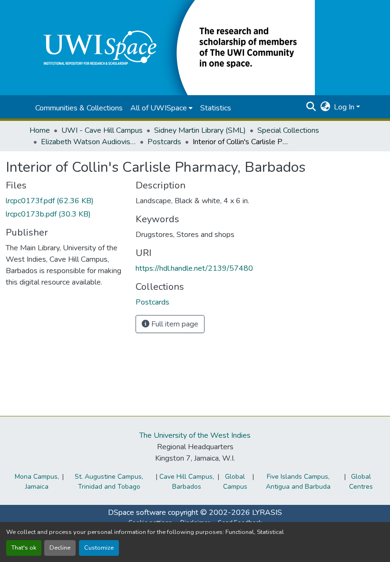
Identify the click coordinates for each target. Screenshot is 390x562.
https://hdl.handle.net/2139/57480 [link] (194, 268)
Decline (59, 547)
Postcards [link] (164, 142)
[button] (172, 47)
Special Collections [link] (288, 130)
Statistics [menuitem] (215, 108)
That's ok (23, 547)
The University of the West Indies (195, 435)
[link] (65, 201)
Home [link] (39, 130)
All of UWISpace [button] (158, 108)
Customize (99, 547)
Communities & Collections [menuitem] (79, 108)
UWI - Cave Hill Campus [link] (102, 130)
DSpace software (137, 512)
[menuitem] (161, 108)
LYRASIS (267, 512)
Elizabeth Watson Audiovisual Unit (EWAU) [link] (88, 142)
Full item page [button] (173, 324)
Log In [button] (345, 107)
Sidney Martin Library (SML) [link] (200, 130)
